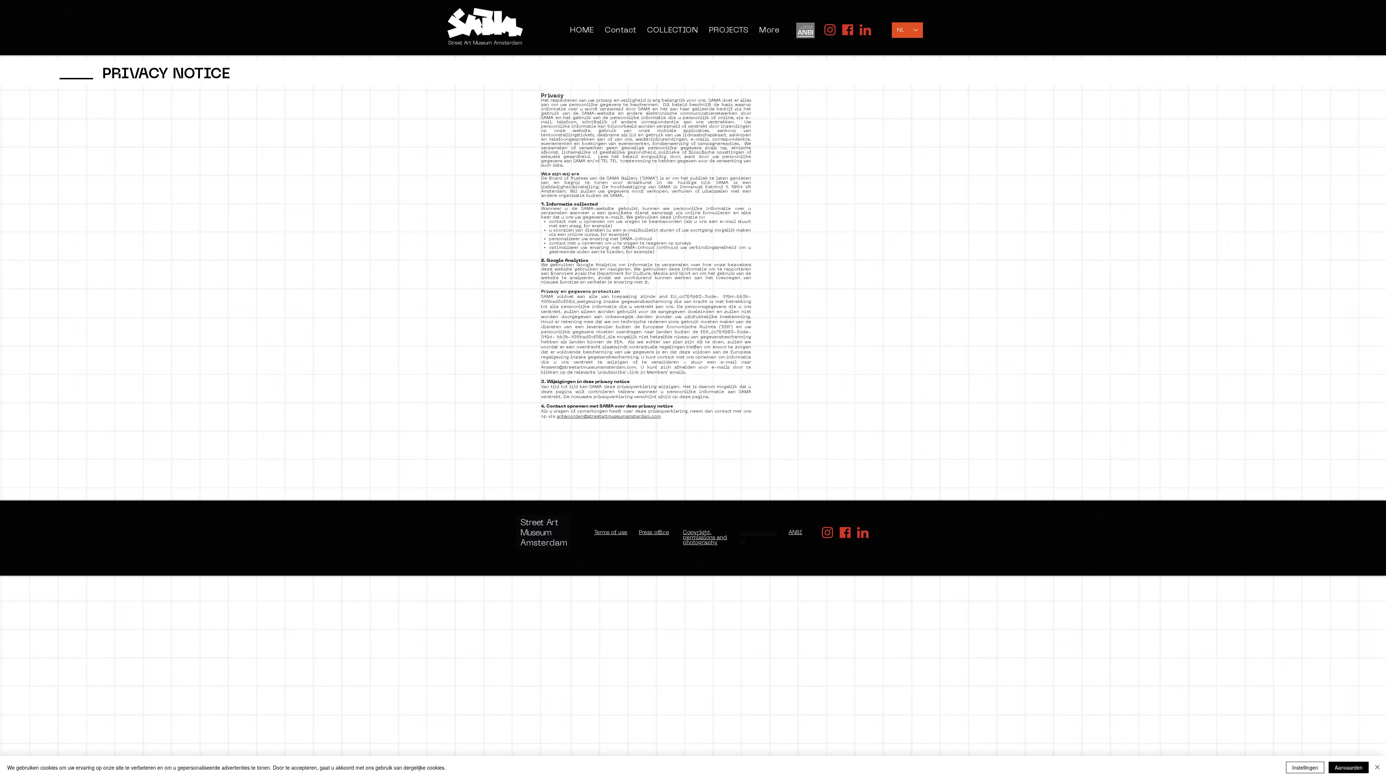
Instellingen (1305, 767)
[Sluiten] (1377, 767)
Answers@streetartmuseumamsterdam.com (588, 367)
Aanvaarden (1349, 767)
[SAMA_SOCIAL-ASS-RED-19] (865, 30)
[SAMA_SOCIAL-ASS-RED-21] (848, 30)
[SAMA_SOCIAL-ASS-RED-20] (830, 30)
